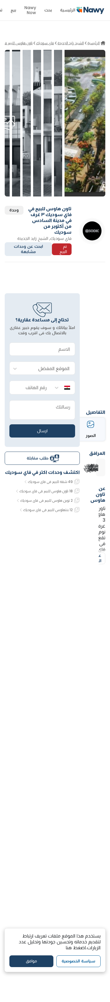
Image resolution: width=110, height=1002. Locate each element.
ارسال (42, 431)
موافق (31, 961)
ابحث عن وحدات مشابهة (28, 249)
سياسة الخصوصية (78, 961)
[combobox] (48, 368)
